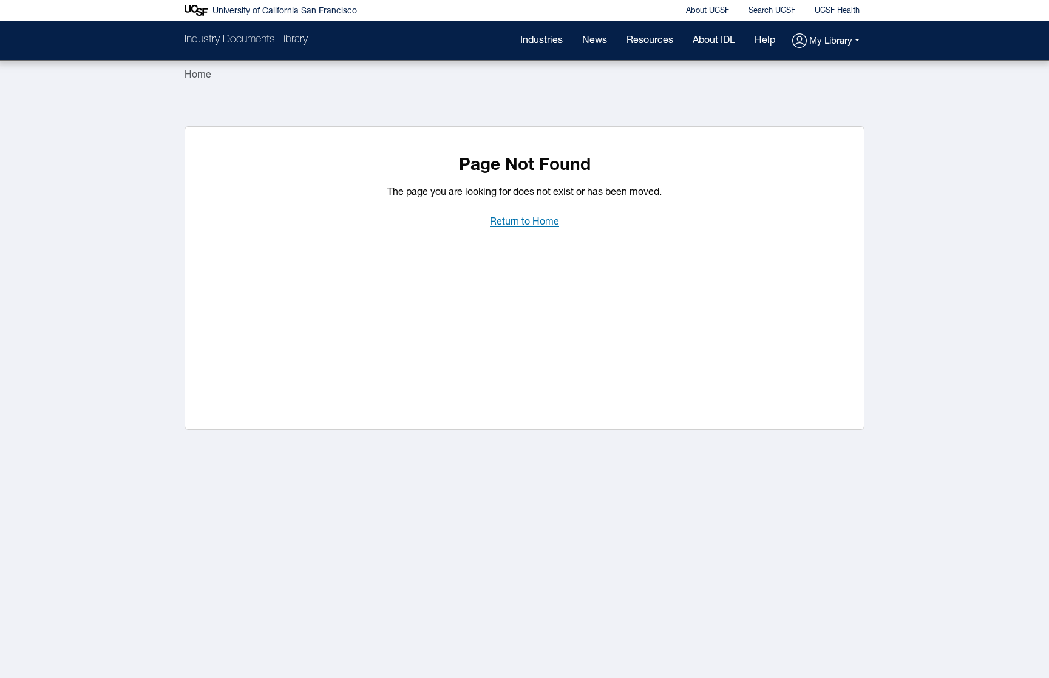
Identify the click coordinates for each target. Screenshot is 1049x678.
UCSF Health (837, 11)
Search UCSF (772, 11)
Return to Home (524, 222)
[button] (825, 41)
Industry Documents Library (246, 40)
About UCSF (707, 11)
